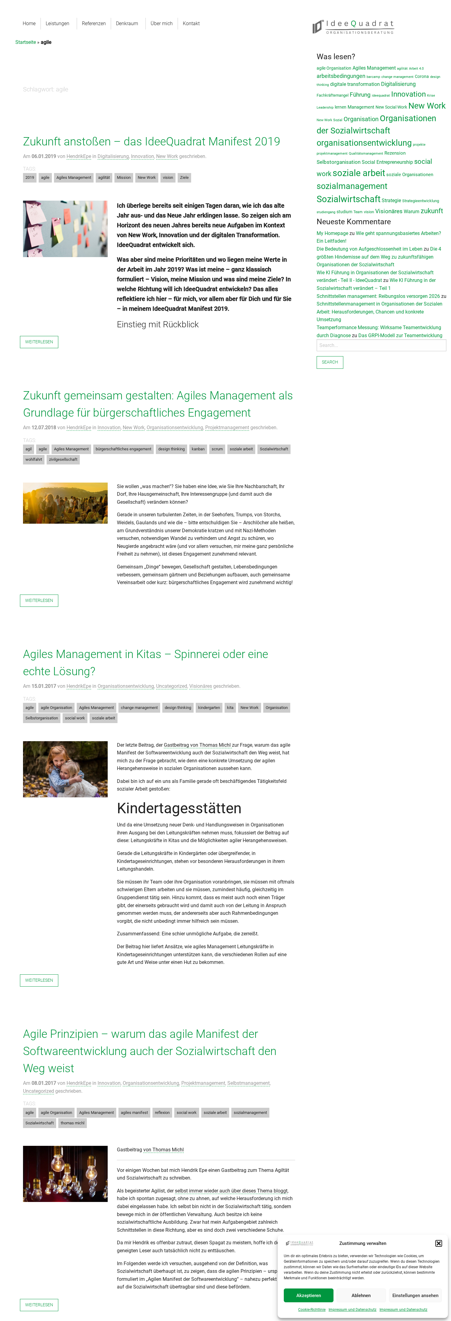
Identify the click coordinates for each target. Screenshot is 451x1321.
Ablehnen (361, 1295)
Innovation (142, 156)
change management (139, 707)
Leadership (325, 108)
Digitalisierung (113, 156)
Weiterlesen (39, 342)
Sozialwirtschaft (274, 449)
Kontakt (191, 23)
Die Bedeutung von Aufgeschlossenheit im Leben (369, 249)
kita (230, 707)
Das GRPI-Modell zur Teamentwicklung (400, 335)
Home (29, 23)
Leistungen (57, 23)
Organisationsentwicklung (175, 427)
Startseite (25, 42)
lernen (340, 107)
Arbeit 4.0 (416, 69)
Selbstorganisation (41, 718)
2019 (29, 177)
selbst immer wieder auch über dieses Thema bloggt (231, 1191)
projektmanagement (332, 154)
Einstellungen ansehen (415, 1295)
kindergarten (209, 707)
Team (358, 212)
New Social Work (391, 107)
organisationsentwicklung (364, 143)
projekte (419, 145)
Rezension (395, 153)
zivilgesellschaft (63, 459)
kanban (198, 449)
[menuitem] (29, 23)
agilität (104, 177)
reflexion (162, 1112)
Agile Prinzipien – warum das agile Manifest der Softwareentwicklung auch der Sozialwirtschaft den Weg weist (149, 1051)
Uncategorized (171, 686)
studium (344, 211)
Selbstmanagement (248, 1083)
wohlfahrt (33, 459)
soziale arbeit (241, 449)
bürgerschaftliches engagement (123, 449)
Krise (431, 96)
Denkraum (127, 23)
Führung (360, 94)
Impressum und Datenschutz (352, 1310)
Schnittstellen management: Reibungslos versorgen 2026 (378, 296)
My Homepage (332, 233)
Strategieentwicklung (420, 200)
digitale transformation (355, 84)
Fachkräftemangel (333, 95)
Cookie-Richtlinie (312, 1310)
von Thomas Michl (163, 1150)
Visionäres (200, 686)
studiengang (326, 212)
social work (75, 718)
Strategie (391, 200)
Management (361, 107)
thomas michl (72, 1123)
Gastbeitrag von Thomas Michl (198, 745)
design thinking (171, 449)
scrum (217, 449)
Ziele (184, 177)
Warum (411, 211)
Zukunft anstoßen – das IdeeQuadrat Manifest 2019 (151, 141)
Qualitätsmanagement (366, 154)
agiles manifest (134, 1112)
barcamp (373, 77)
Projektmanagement (227, 427)
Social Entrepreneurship (387, 162)
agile (45, 177)
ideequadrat (381, 96)
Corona (422, 76)
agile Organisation (56, 707)
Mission (124, 177)
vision (168, 177)
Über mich (162, 23)
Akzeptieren (308, 1295)
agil (28, 449)
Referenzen (94, 23)
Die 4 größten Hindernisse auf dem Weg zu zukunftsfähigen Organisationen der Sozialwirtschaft (379, 257)
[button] (439, 1243)
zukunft (432, 211)
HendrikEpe (79, 156)
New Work (167, 156)
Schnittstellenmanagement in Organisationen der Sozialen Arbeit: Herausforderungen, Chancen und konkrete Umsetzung (379, 311)
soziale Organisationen (409, 174)
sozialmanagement (250, 1112)
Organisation (277, 707)
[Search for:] (381, 345)
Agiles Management (73, 177)
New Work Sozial (329, 120)
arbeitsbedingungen (341, 76)
